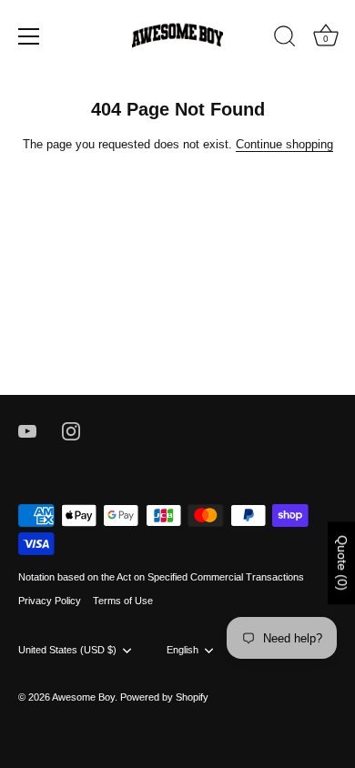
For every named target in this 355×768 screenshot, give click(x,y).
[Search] (285, 39)
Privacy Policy (49, 600)
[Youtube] (27, 431)
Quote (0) (342, 563)
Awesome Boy (83, 697)
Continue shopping (284, 144)
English (182, 649)
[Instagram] (71, 431)
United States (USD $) (67, 649)
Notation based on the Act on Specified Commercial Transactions (161, 576)
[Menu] (29, 36)
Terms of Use (123, 600)
